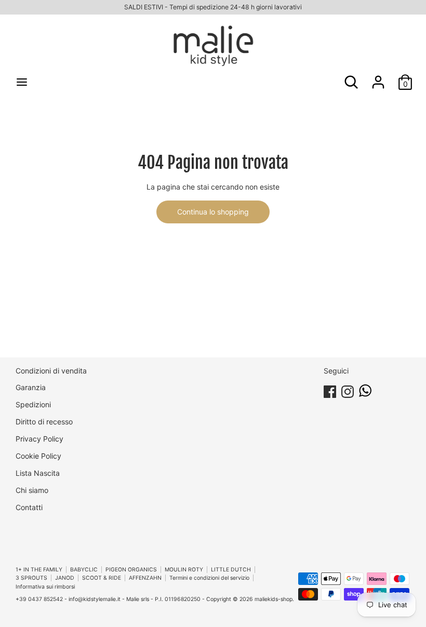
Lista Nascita (38, 473)
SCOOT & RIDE (101, 578)
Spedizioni (33, 404)
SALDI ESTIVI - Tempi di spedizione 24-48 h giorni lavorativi (213, 7)
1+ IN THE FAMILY (39, 569)
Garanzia (31, 387)
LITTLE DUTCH (231, 569)
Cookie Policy (38, 455)
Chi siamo (32, 490)
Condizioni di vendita (51, 370)
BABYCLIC (84, 569)
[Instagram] (347, 389)
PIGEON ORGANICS (131, 569)
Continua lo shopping (213, 211)
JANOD (64, 578)
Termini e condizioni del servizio (209, 578)
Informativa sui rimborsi (45, 586)
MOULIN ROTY (184, 569)
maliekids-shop (273, 599)
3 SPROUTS (31, 578)
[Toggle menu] (21, 81)
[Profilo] (378, 77)
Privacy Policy (39, 438)
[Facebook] (330, 389)
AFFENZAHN (145, 578)
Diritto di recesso (44, 421)
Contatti (29, 507)
